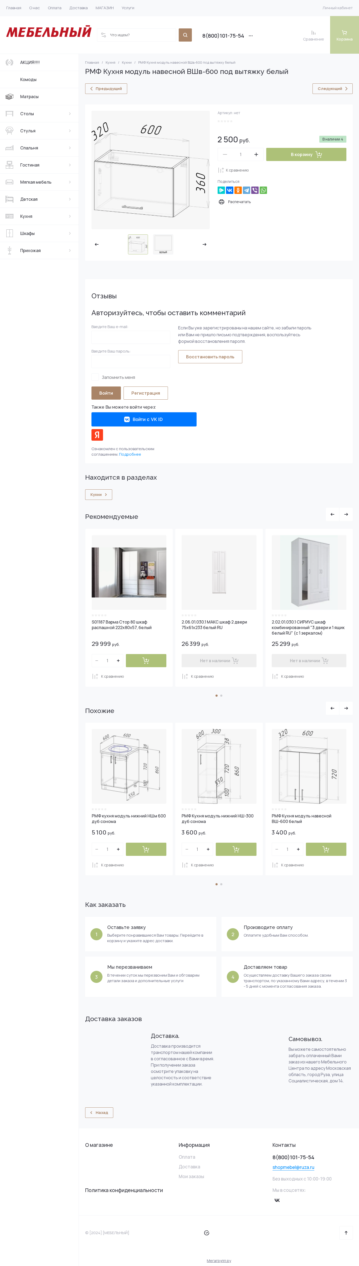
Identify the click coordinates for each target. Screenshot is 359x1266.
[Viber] (255, 190)
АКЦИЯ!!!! (30, 62)
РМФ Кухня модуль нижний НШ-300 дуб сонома (218, 818)
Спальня (29, 148)
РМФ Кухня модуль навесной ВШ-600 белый (301, 818)
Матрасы (29, 96)
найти (185, 35)
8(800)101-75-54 (223, 35)
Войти (106, 393)
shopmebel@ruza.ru (293, 1167)
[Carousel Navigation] (339, 514)
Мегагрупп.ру (219, 1260)
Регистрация (145, 393)
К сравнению (237, 170)
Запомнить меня (118, 377)
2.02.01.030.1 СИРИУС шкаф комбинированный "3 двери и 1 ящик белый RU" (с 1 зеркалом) (308, 627)
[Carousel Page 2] (221, 696)
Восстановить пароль (210, 357)
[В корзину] (146, 660)
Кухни (127, 62)
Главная (92, 62)
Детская (29, 199)
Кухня (26, 216)
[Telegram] (246, 190)
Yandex (97, 435)
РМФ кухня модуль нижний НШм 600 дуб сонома (129, 818)
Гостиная (29, 165)
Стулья (27, 131)
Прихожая (30, 250)
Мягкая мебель (36, 182)
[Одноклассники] (238, 190)
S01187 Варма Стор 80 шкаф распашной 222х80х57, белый (122, 624)
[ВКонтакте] (229, 190)
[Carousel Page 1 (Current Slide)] (217, 696)
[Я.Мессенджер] (221, 190)
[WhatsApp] (263, 190)
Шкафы (27, 233)
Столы (27, 114)
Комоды (28, 79)
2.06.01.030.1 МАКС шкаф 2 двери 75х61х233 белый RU (214, 624)
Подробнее (130, 454)
